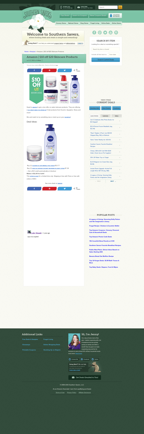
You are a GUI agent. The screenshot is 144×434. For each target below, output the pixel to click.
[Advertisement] (54, 214)
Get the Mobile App (68, 7)
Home (26, 51)
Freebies (116, 108)
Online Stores (116, 23)
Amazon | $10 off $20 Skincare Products (52, 56)
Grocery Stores (61, 23)
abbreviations (70, 43)
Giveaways (26, 344)
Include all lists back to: (100, 54)
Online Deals (105, 23)
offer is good (34, 176)
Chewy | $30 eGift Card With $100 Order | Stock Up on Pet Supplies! (100, 152)
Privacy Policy (71, 392)
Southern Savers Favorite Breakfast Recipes (101, 145)
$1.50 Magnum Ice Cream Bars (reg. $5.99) (101, 163)
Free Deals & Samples (30, 339)
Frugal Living (94, 23)
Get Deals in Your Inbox (87, 7)
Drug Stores (84, 23)
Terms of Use (60, 392)
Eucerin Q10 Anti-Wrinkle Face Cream (43, 165)
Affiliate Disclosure (85, 392)
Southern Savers (37, 21)
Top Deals (65, 15)
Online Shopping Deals (51, 344)
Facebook (86, 359)
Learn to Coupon (80, 15)
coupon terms (58, 43)
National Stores (73, 23)
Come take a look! (74, 370)
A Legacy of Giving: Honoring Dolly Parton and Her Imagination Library (101, 176)
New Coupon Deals (98, 15)
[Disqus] (54, 255)
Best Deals (106, 108)
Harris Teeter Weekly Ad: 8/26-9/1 (100, 140)
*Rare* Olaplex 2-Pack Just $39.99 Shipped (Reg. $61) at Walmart (101, 134)
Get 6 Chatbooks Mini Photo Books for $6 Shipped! (102, 121)
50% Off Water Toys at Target (99, 157)
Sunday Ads (94, 108)
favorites (67, 117)
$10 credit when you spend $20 (37, 110)
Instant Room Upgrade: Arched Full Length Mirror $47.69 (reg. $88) (101, 170)
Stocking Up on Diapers (52, 350)
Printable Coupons (29, 350)
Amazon (33, 51)
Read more (78, 353)
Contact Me (75, 359)
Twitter (96, 359)
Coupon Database (115, 15)
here (57, 65)
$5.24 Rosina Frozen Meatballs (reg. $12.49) (101, 127)
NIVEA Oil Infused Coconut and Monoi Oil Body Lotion (48, 168)
